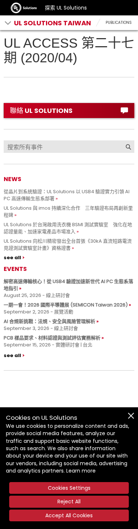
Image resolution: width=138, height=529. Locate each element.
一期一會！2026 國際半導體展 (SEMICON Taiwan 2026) (66, 304)
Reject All (69, 501)
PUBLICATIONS (119, 22)
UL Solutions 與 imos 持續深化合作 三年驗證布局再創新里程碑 (68, 211)
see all (12, 257)
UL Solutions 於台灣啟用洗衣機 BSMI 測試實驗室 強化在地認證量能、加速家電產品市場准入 (68, 228)
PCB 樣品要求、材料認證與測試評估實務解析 (52, 337)
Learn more (81, 470)
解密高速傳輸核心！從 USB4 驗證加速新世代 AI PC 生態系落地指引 (68, 285)
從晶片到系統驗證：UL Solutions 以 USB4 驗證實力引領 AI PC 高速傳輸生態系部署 (67, 195)
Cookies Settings (69, 488)
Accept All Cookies (69, 515)
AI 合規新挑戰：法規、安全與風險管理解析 (49, 321)
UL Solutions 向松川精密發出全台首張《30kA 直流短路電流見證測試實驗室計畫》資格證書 (68, 244)
